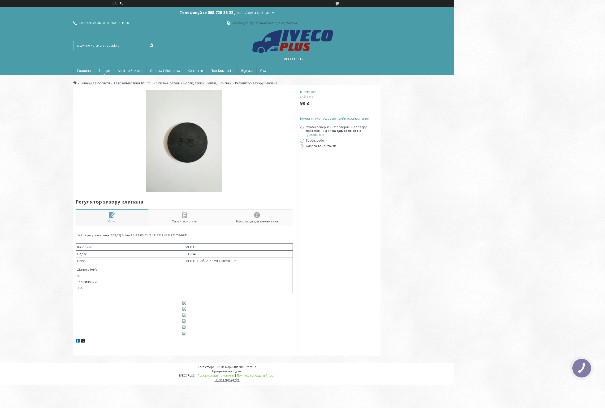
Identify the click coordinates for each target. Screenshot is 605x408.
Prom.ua (250, 367)
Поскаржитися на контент (216, 375)
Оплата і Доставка (165, 70)
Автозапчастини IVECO (131, 83)
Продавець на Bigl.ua (227, 371)
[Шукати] (151, 45)
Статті (265, 70)
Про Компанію (222, 70)
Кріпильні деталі (167, 83)
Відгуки (247, 70)
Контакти (195, 70)
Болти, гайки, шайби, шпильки (207, 83)
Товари (104, 70)
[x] (83, 341)
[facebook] (78, 341)
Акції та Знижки (130, 70)
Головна (84, 70)
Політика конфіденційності (256, 375)
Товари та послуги (95, 83)
